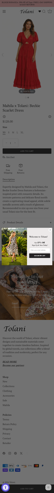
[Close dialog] (50, 229)
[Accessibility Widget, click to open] (5, 487)
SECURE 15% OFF (39, 256)
